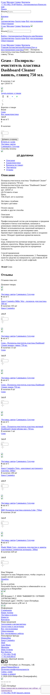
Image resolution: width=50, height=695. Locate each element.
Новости (5, 617)
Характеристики (13, 163)
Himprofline (6, 638)
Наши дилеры (7, 612)
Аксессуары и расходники (12, 626)
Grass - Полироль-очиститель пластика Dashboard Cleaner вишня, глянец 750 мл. (22, 344)
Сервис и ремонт (8, 674)
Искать (4, 11)
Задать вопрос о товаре (11, 93)
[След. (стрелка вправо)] (5, 684)
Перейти (5, 579)
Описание (10, 160)
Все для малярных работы (12, 633)
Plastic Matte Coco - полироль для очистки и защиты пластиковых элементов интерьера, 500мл (23, 548)
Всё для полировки (34, 21)
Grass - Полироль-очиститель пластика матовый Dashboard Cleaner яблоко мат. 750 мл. (22, 427)
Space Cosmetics (8, 308)
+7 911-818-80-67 (8, 656)
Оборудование (7, 23)
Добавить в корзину (9, 139)
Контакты (26, 2)
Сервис (18, 2)
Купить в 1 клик (8, 142)
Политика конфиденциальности (15, 669)
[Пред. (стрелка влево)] (2, 684)
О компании (6, 610)
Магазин (10, 2)
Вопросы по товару (14, 165)
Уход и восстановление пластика (19, 48)
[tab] (27, 160)
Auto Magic (6, 645)
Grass (3, 112)
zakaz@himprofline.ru (10, 667)
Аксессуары (20, 21)
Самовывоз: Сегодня (10, 146)
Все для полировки (9, 629)
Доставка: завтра (8, 144)
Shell (3, 643)
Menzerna (5, 647)
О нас (3, 2)
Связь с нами (6, 672)
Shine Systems (7, 649)
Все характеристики (10, 114)
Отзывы (9, 170)
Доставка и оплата (9, 615)
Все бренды (6, 652)
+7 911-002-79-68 (8, 4)
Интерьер (26, 47)
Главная (4, 47)
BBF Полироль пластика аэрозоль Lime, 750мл (21, 510)
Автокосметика (7, 21)
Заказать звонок (23, 693)
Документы (11, 167)
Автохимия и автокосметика (13, 624)
